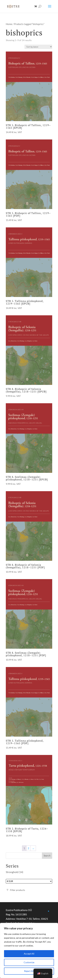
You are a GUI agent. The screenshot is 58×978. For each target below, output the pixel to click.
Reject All (29, 971)
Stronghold (12, 871)
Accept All (29, 953)
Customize (29, 962)
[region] (29, 950)
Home (9, 24)
